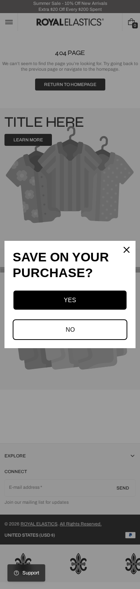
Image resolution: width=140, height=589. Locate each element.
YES (70, 300)
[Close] (127, 250)
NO (70, 329)
